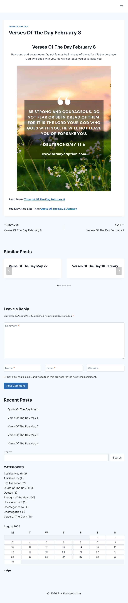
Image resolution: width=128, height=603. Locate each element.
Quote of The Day (15, 488)
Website (93, 368)
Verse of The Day (18, 26)
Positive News (13, 483)
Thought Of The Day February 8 (44, 199)
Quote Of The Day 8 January (58, 208)
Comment (12, 325)
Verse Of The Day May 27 (28, 266)
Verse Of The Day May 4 (23, 443)
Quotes (8, 492)
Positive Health (13, 473)
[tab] (58, 285)
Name (10, 368)
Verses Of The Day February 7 (105, 228)
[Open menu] (121, 6)
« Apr (7, 570)
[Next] (119, 271)
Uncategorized (13, 502)
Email (51, 368)
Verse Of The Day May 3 (23, 435)
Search (8, 452)
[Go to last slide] (9, 271)
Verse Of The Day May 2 (23, 426)
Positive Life (11, 478)
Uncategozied (12, 511)
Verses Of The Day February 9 (23, 228)
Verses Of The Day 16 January (95, 266)
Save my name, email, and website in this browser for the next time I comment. (52, 376)
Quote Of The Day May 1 (23, 409)
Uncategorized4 (14, 507)
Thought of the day (16, 497)
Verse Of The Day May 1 (23, 418)
